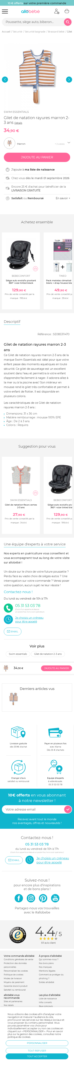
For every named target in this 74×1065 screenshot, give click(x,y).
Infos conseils (45, 1002)
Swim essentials (16, 112)
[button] (5, 80)
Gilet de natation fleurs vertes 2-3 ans (21, 506)
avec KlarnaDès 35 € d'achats (55, 746)
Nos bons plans (46, 963)
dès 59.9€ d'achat (18, 745)
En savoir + (63, 198)
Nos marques (45, 967)
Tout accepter (37, 1056)
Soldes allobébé (46, 982)
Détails (18, 123)
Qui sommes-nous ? (48, 959)
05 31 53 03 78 (55, 784)
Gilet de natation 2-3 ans (48, 654)
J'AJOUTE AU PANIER (56, 668)
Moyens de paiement (14, 982)
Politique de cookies (13, 974)
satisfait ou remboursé (18, 780)
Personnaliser (37, 1043)
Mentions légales (47, 971)
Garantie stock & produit (16, 986)
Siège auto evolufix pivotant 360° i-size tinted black (21, 281)
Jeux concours (46, 1006)
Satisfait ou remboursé (15, 990)
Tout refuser (37, 1050)
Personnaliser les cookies (16, 971)
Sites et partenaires (13, 1001)
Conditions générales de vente (18, 959)
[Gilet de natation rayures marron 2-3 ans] (13, 698)
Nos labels (9, 1005)
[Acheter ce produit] (35, 268)
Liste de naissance (48, 998)
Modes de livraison (13, 978)
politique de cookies (19, 1037)
